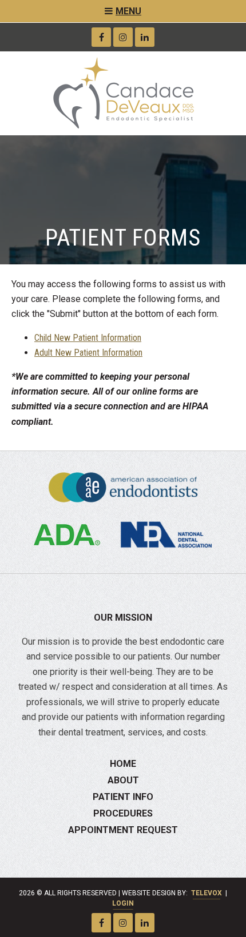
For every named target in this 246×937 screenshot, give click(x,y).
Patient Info (123, 796)
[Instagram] (123, 37)
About (123, 780)
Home (123, 763)
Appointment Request (123, 830)
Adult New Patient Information (88, 352)
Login (123, 903)
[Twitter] (144, 37)
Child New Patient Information (87, 337)
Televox (206, 893)
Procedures (123, 813)
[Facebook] (101, 37)
